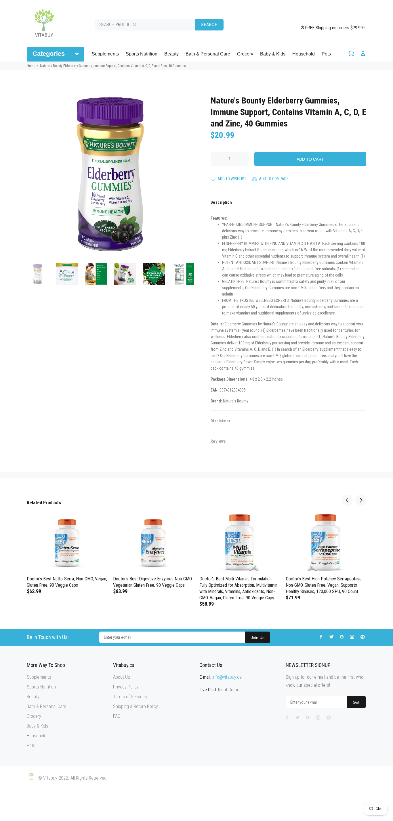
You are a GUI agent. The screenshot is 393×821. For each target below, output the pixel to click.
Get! (356, 702)
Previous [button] (347, 500)
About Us (121, 677)
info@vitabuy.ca (227, 677)
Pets (326, 53)
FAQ (116, 716)
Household (303, 53)
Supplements (105, 53)
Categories (49, 53)
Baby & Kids (272, 53)
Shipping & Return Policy (135, 706)
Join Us (257, 637)
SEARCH (209, 24)
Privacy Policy (126, 687)
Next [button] (360, 500)
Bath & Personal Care (208, 53)
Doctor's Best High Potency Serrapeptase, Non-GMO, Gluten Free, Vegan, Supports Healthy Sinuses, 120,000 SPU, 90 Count (324, 585)
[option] (41, 274)
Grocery (245, 53)
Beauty (171, 53)
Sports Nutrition (141, 53)
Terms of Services (130, 696)
